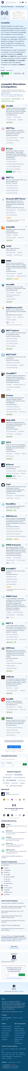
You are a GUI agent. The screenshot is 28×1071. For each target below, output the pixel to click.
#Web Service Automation (7, 101)
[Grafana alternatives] (3, 396)
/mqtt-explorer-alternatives (8, 329)
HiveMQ (19, 54)
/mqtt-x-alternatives (6, 621)
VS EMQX (6, 868)
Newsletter (4, 1039)
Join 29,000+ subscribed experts (14, 978)
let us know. (19, 940)
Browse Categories (6, 1026)
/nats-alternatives (5, 440)
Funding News (5, 1035)
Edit (3, 67)
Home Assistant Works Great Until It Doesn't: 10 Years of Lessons (12, 929)
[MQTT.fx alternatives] (3, 178)
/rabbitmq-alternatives (6, 225)
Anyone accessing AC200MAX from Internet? (12, 903)
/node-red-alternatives (7, 418)
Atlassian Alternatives (20, 1033)
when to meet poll (13, 1067)
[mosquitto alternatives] (4, 13)
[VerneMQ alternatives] (3, 285)
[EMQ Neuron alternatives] (3, 516)
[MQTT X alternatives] (3, 624)
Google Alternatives (19, 1030)
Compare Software (6, 1028)
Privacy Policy (11, 1062)
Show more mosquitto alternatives (14, 741)
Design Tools (22, 1048)
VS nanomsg (6, 879)
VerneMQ (22, 60)
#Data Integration (16, 98)
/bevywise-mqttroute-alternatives (9, 197)
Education (9, 1058)
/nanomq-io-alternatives (7, 502)
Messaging (22, 783)
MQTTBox (4, 56)
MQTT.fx (14, 56)
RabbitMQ (12, 60)
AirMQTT (22, 64)
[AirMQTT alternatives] (3, 569)
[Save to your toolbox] (4, 18)
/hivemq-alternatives (6, 104)
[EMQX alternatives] (3, 261)
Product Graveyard (19, 1035)
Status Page (17, 73)
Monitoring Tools (17, 1056)
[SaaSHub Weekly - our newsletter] (20, 2)
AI (2, 1048)
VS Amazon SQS (7, 887)
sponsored (21, 991)
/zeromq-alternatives (6, 697)
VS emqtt (5, 885)
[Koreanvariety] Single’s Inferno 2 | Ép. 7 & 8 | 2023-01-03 (12, 911)
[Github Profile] (2, 76)
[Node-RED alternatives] (3, 421)
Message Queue (14, 783)
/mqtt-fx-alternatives (6, 176)
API (7, 1019)
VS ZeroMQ (6, 894)
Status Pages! (5, 1033)
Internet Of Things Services (19, 777)
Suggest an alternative (14, 746)
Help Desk (8, 1052)
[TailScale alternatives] (3, 677)
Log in (3, 763)
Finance (4, 1058)
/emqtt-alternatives (6, 244)
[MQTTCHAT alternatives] (3, 355)
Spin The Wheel (15, 1066)
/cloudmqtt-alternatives (7, 371)
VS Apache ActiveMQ (8, 876)
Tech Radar (17, 1026)
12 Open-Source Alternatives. (13, 94)
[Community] (22, 2)
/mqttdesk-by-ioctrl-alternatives (9, 306)
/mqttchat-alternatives (7, 353)
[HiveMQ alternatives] (3, 106)
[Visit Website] (26, 105)
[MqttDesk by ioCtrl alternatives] (3, 308)
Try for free (9, 171)
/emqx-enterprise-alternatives (8, 543)
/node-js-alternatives (6, 716)
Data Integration (18, 774)
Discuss (21, 1017)
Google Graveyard (19, 1037)
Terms (18, 1062)
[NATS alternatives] (3, 443)
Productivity (15, 1052)
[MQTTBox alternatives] (3, 129)
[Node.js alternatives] (3, 718)
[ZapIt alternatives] (3, 485)
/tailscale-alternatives (6, 675)
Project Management (7, 1056)
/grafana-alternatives (6, 394)
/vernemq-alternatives (6, 283)
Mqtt (7, 785)
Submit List (4, 1037)
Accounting (5, 1054)
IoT (3, 780)
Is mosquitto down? (14, 948)
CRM (3, 1052)
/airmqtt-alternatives (6, 567)
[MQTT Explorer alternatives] (3, 331)
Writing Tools (22, 1054)
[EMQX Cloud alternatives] (3, 597)
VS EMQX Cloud (7, 892)
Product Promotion (7, 1017)
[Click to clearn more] (14, 988)
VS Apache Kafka (7, 883)
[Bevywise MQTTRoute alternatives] (3, 199)
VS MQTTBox (6, 881)
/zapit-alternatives (5, 482)
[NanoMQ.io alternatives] (3, 504)
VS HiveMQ (6, 890)
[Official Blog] (23, 73)
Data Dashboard (8, 774)
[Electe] (3, 465)
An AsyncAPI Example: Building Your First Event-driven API (13, 921)
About (3, 1019)
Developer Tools (14, 1048)
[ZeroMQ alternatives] (3, 699)
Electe (13, 960)
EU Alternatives (8, 939)
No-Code (6, 1048)
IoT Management (21, 780)
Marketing (21, 1052)
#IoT (23, 98)
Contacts (15, 1017)
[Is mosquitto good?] (11, 73)
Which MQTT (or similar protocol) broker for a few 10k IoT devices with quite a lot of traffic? (13, 907)
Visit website (5, 73)
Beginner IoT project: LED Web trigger (10, 925)
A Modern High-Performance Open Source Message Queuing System (11, 916)
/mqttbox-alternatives (6, 126)
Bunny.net (13, 1065)
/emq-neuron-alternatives (7, 514)
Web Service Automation (16, 785)
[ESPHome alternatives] (3, 648)
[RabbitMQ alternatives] (3, 227)
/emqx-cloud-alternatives (7, 594)
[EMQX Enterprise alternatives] (3, 545)
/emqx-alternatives (6, 259)
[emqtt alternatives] (3, 246)
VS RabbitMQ (6, 870)
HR (17, 1054)
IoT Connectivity (11, 780)
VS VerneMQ (6, 874)
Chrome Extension (6, 1030)
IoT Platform (6, 783)
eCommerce (12, 1054)
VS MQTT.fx (6, 872)
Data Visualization (7, 777)
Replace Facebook (19, 1028)
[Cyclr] (3, 149)
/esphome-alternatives (7, 646)
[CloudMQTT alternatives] (3, 374)
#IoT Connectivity (5, 98)
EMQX (6, 60)
